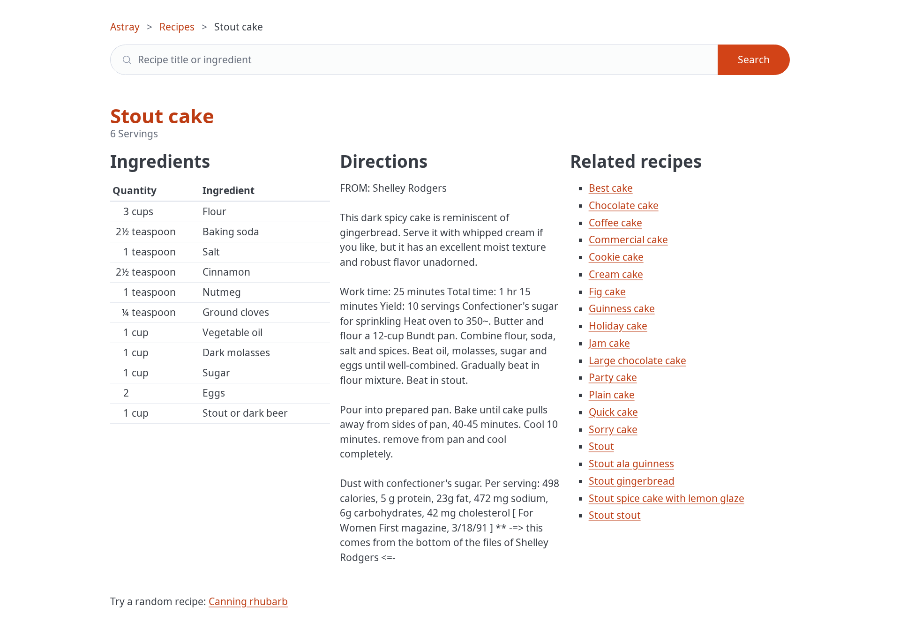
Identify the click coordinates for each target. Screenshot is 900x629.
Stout (601, 446)
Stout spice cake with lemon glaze (666, 498)
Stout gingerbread (632, 480)
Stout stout (615, 515)
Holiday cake (618, 325)
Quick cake (613, 412)
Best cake (611, 188)
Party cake (613, 377)
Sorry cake (613, 429)
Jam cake (609, 343)
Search (754, 59)
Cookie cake (616, 256)
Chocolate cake (624, 205)
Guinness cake (622, 308)
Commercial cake (628, 239)
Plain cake (612, 394)
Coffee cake (615, 222)
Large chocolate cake (637, 360)
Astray (125, 26)
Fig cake (607, 291)
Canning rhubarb (248, 601)
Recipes (177, 26)
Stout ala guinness (631, 463)
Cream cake (616, 274)
